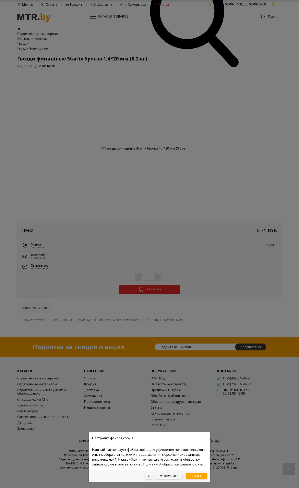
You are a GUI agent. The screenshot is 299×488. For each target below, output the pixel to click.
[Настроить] (149, 476)
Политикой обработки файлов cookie (172, 464)
